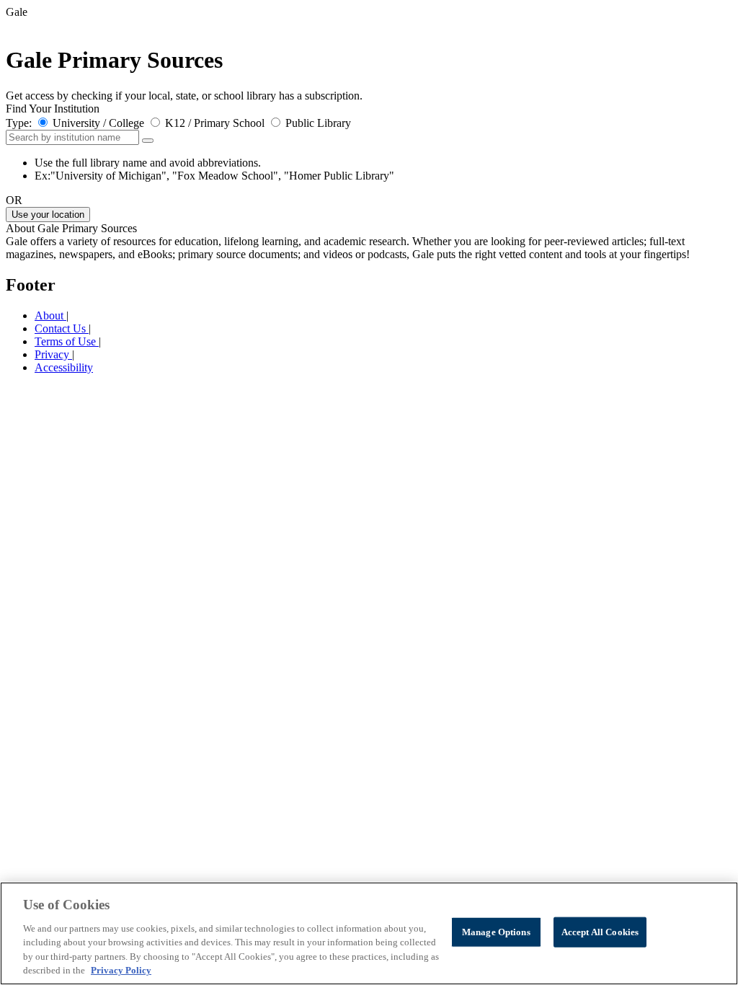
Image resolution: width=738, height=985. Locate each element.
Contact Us (62, 328)
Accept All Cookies (600, 932)
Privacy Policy (121, 970)
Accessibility (64, 367)
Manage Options (496, 932)
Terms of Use (67, 341)
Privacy (53, 354)
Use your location (48, 214)
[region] (369, 933)
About (50, 315)
